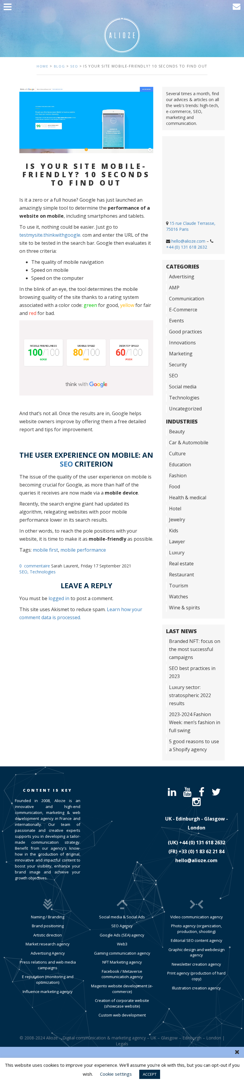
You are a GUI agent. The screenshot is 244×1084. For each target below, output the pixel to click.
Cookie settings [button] (116, 1074)
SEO (74, 66)
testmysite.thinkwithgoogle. (50, 235)
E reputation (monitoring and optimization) (47, 979)
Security (178, 364)
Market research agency (48, 944)
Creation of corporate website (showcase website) (122, 1003)
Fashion (178, 475)
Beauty (177, 431)
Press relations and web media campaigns (48, 964)
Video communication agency (196, 917)
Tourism (178, 585)
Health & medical (187, 497)
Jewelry (177, 519)
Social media (182, 386)
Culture (177, 453)
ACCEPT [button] (150, 1074)
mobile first (45, 550)
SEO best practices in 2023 (192, 672)
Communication (186, 298)
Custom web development (122, 1015)
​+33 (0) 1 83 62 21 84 (201, 851)
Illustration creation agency (196, 988)
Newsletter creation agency (196, 964)
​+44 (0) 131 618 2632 (202, 842)
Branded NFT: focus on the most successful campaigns (194, 649)
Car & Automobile (188, 442)
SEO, (24, 572)
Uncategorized (185, 408)
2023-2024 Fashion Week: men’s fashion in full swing (194, 722)
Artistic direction (47, 935)
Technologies (43, 572)
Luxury (176, 552)
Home (43, 66)
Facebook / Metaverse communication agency (122, 974)
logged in (59, 598)
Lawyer (177, 541)
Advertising (181, 276)
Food (174, 486)
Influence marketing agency (48, 991)
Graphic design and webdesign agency (196, 952)
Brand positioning (48, 925)
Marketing (181, 353)
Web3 (122, 944)
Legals (122, 1044)
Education (180, 464)
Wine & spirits (184, 607)
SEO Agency (122, 925)
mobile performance (83, 550)
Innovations (182, 342)
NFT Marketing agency (122, 962)
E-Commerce (183, 309)
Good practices (185, 331)
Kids (173, 530)
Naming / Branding (47, 917)
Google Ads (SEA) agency (122, 935)
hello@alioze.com (188, 241)
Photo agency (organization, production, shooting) (196, 928)
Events (176, 320)
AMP (174, 287)
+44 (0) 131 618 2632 (186, 247)
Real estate (181, 563)
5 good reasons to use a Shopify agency (194, 745)
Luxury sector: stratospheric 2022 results (190, 695)
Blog (59, 66)
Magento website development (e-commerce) (122, 988)
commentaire (37, 566)
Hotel (175, 508)
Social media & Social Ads (122, 917)
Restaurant (181, 574)
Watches (178, 596)
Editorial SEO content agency (196, 940)
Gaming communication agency (122, 953)
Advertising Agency (48, 953)
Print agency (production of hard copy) (196, 975)
